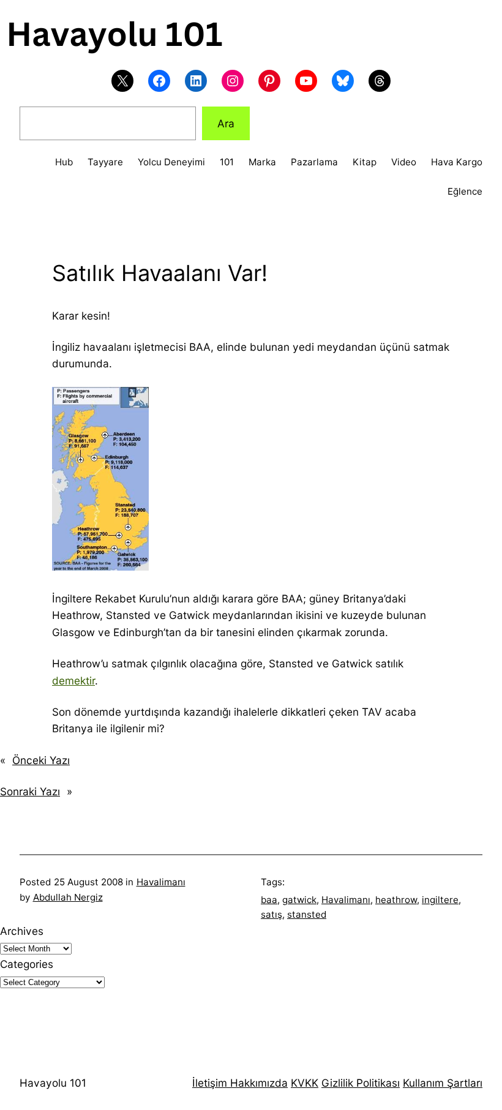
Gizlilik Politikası (360, 1082)
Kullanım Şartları (442, 1082)
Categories (26, 964)
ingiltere (440, 900)
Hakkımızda (257, 1082)
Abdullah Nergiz (68, 897)
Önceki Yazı (41, 760)
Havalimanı (161, 882)
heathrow (396, 900)
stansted (306, 914)
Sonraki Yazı (30, 791)
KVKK (304, 1082)
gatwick (299, 900)
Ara (225, 123)
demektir (73, 680)
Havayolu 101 (53, 1082)
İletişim (209, 1082)
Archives (21, 930)
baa (269, 900)
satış (271, 914)
